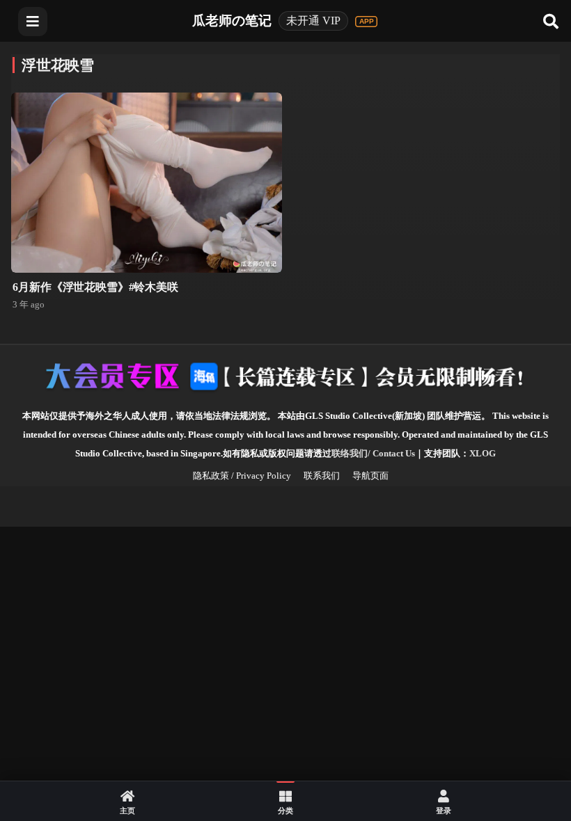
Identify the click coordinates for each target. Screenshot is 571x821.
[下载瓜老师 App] (366, 21)
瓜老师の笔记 (232, 20)
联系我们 (322, 475)
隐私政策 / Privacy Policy (242, 475)
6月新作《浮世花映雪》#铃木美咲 (95, 287)
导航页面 (370, 475)
